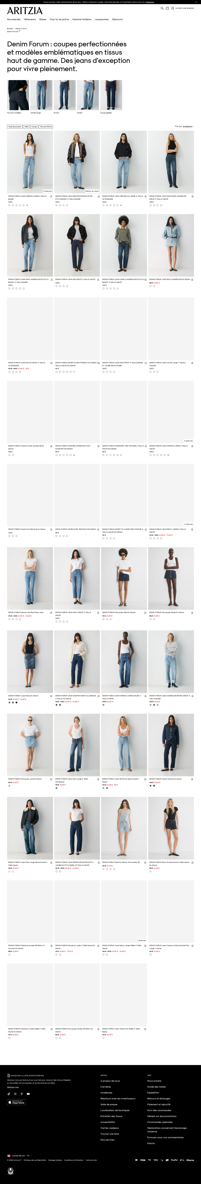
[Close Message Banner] (196, 2)
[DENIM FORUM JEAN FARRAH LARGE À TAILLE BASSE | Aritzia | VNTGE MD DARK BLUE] (23, 205)
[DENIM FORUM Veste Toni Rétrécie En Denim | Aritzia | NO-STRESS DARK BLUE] (13, 536)
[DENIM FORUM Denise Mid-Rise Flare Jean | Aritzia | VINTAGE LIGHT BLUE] (20, 619)
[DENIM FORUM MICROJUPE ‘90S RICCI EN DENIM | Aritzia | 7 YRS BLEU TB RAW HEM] (67, 536)
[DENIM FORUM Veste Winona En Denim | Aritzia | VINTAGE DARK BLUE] (154, 785)
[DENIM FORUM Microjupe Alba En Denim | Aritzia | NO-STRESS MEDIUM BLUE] (107, 619)
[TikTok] (9, 1094)
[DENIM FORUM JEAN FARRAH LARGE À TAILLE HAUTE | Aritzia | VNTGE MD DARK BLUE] (157, 455)
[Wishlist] (172, 8)
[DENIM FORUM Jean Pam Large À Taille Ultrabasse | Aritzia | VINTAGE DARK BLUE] (56, 788)
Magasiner (150, 2)
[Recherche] (162, 8)
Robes (42, 19)
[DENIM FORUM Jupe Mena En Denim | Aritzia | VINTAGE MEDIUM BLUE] (13, 702)
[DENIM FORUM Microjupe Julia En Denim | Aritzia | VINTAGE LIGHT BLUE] (9, 785)
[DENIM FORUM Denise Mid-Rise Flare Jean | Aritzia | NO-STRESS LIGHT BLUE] (9, 619)
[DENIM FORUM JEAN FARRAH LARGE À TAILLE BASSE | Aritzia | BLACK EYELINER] (13, 205)
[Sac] (167, 8)
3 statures (47, 191)
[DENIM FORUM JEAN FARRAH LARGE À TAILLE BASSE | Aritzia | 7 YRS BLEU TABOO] (9, 205)
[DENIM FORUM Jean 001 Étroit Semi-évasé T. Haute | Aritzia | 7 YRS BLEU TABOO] (103, 788)
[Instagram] (15, 1094)
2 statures (188, 524)
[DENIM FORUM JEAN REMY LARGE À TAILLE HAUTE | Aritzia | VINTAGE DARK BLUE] (150, 538)
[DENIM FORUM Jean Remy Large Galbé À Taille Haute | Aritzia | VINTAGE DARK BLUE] (107, 954)
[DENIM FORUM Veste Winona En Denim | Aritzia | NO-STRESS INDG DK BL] (150, 785)
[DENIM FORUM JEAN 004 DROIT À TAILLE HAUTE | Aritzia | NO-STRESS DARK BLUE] (56, 286)
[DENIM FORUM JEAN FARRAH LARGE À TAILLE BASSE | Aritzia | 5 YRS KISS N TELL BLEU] (16, 205)
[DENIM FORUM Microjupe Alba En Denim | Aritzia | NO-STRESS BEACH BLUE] (110, 619)
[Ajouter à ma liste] (51, 196)
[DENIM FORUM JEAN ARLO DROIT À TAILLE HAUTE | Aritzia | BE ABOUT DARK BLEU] (67, 621)
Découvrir (117, 19)
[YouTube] (28, 1094)
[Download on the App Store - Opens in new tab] (40, 1102)
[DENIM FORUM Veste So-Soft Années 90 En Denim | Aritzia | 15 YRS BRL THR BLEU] (9, 455)
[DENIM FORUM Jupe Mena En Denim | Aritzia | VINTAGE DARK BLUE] (9, 702)
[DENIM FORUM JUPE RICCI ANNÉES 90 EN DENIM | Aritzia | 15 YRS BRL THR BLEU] (150, 286)
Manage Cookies (55, 1160)
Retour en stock (92, 191)
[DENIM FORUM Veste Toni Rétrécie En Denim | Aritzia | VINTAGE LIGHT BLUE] (16, 536)
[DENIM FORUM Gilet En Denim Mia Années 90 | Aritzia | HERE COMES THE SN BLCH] (114, 869)
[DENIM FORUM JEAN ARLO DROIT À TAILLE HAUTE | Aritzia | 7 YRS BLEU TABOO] (60, 621)
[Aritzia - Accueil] (25, 10)
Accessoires (102, 19)
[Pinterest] (22, 1094)
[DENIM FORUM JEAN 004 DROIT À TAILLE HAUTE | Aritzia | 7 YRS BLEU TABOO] (63, 286)
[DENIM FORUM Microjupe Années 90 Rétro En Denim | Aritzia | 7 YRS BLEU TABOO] (60, 1038)
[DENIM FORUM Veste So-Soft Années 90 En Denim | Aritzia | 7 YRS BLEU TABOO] (13, 455)
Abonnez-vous (13, 1087)
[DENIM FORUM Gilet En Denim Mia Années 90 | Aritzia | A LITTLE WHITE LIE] (110, 869)
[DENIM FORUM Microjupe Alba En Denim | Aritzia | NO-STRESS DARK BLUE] (103, 619)
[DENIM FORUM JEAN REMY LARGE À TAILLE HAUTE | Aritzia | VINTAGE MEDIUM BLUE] (157, 538)
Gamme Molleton (82, 19)
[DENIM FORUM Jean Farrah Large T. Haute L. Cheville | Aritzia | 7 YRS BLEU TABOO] (154, 372)
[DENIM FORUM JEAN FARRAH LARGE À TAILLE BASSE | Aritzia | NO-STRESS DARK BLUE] (20, 205)
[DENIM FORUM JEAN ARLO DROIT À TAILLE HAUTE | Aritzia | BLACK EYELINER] (63, 621)
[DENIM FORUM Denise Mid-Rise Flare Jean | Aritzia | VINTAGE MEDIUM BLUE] (13, 619)
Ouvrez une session (184, 8)
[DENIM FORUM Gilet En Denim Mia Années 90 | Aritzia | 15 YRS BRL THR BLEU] (103, 869)
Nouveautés (13, 19)
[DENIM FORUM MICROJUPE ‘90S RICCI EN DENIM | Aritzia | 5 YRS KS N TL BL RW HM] (63, 536)
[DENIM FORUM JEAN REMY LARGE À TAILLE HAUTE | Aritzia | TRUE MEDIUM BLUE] (161, 538)
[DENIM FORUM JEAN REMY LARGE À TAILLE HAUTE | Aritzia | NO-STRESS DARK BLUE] (154, 538)
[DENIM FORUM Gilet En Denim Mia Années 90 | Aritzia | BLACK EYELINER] (107, 869)
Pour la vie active (59, 19)
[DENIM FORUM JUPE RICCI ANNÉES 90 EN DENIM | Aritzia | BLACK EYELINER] (154, 286)
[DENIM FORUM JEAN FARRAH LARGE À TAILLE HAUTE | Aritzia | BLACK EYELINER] (164, 455)
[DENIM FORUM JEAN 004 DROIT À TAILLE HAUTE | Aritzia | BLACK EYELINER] (60, 286)
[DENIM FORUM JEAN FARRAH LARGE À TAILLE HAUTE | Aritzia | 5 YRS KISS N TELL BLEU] (154, 455)
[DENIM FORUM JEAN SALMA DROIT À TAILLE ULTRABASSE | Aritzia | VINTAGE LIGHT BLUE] (13, 372)
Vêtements (30, 19)
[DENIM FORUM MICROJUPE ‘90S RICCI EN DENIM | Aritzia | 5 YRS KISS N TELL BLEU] (60, 536)
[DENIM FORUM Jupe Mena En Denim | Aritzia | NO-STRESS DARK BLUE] (16, 702)
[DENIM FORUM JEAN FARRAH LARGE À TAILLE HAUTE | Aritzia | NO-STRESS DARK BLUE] (161, 455)
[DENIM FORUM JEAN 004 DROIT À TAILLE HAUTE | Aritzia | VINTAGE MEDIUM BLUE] (67, 286)
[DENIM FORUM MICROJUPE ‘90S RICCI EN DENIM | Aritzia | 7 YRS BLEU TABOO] (56, 536)
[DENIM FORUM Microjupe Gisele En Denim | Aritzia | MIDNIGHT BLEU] (150, 619)
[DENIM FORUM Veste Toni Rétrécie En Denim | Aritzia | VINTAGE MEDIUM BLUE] (9, 536)
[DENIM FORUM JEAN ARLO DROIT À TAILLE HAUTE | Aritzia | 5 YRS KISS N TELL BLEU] (56, 621)
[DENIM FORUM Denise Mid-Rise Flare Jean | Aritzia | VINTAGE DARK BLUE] (16, 619)
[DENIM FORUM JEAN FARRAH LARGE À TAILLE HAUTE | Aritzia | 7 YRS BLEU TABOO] (150, 455)
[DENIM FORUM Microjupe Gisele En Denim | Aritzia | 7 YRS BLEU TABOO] (154, 619)
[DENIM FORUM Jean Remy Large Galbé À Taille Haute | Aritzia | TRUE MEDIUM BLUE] (103, 954)
